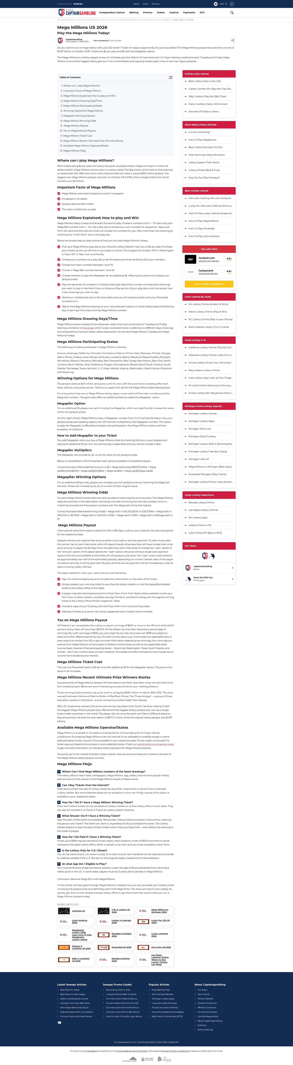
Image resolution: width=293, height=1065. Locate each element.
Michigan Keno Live (200, 428)
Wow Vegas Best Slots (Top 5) (74, 1007)
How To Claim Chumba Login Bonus (124, 1016)
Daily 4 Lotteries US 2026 (80, 959)
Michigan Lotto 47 (199, 459)
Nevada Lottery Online (201, 502)
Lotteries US (166, 20)
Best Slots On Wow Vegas (72, 994)
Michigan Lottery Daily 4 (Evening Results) (211, 443)
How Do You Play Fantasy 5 (204, 177)
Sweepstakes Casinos (112, 12)
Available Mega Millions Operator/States (86, 145)
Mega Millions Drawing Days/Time (82, 100)
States (161, 12)
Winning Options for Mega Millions (83, 110)
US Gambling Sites (65, 20)
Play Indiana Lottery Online (204, 370)
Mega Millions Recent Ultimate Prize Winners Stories (93, 140)
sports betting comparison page (155, 744)
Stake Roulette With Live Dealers (76, 1012)
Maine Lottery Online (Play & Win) (208, 311)
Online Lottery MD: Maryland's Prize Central (211, 393)
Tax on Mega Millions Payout (79, 130)
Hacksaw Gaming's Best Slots (74, 1003)
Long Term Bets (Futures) (164, 1003)
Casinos (174, 12)
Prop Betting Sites (161, 990)
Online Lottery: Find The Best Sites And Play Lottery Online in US (129, 20)
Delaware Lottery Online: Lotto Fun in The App (211, 355)
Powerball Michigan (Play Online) (207, 474)
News (136, 4)
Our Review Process (207, 1012)
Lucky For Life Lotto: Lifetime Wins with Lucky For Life (211, 205)
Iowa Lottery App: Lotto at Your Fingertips (211, 377)
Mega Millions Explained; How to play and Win (89, 95)
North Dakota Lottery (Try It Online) (209, 326)
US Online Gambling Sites (87, 20)
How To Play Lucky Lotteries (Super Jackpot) (211, 213)
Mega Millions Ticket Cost (77, 135)
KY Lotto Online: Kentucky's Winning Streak (211, 385)
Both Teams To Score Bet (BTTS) (167, 1016)
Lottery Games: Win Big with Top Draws (211, 88)
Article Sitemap (205, 1029)
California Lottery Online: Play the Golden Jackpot (211, 347)
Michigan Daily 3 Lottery (202, 436)
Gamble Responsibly (208, 1016)
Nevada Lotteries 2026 (121, 959)
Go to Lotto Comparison (209, 283)
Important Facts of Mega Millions (82, 90)
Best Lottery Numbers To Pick (205, 147)
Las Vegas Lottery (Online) (203, 509)
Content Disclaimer (207, 1003)
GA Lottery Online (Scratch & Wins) (208, 304)
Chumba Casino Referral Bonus (121, 998)
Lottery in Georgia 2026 (121, 921)
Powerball (88, 327)
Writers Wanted (205, 998)
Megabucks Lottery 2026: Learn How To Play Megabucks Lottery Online (82, 935)
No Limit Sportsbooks (162, 994)
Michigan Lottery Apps (201, 421)
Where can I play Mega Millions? (81, 85)
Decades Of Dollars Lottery (204, 111)
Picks (145, 4)
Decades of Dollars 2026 (122, 935)
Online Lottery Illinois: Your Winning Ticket (211, 362)
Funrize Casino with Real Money (76, 1016)
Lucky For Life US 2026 (160, 921)
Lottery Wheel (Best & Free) (204, 170)
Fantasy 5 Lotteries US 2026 (81, 947)
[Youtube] (216, 4)
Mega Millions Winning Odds (79, 120)
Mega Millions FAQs (74, 150)
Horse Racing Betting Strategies (168, 1012)
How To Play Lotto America (204, 236)
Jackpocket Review (208, 273)
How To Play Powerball (202, 228)
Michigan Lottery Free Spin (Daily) (208, 451)
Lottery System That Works (204, 162)
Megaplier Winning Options (79, 115)
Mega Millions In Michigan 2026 (159, 911)
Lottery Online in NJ (200, 525)
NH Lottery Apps (198, 517)
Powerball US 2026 (121, 947)
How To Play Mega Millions (204, 220)
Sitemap (202, 1025)
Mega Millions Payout (75, 125)
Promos (155, 4)
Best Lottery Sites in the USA (205, 81)
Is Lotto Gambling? (199, 132)
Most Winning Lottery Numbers (207, 154)
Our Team (202, 990)
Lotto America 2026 (79, 921)
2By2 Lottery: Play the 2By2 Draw (207, 96)
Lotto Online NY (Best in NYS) (205, 532)
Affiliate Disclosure (207, 1007)
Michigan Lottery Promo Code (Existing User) (211, 481)
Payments (189, 12)
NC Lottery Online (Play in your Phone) (211, 319)
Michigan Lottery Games (203, 413)
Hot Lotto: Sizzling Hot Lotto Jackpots (210, 198)
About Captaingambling (210, 1021)
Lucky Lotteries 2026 (159, 935)
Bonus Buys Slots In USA (118, 990)
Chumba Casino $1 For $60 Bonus (122, 1012)
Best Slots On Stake (70, 990)
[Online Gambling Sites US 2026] (77, 12)
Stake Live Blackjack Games (74, 998)
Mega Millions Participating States (82, 105)
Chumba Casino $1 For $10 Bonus (122, 1007)
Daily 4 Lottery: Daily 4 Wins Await (208, 104)
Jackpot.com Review (209, 261)
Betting (134, 12)
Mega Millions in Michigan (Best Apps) (210, 466)
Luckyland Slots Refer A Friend (121, 994)
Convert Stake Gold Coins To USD (122, 1003)
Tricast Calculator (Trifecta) (165, 1007)
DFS (202, 12)
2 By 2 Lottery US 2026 (121, 911)
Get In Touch (204, 994)
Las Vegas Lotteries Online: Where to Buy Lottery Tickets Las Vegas (160, 960)
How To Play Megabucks (202, 139)
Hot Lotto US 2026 (161, 947)
